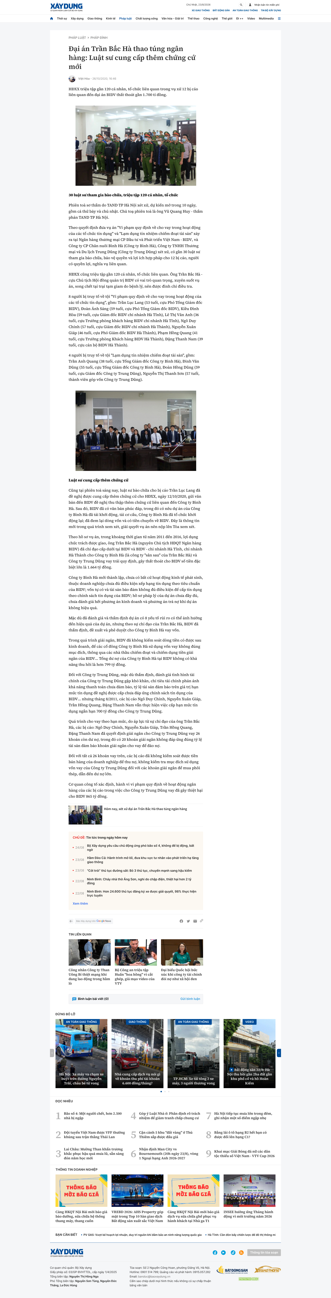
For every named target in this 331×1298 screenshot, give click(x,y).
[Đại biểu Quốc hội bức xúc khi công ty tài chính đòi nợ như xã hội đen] (182, 952)
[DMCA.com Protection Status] (248, 1279)
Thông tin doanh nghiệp (77, 1170)
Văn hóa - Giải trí (173, 18)
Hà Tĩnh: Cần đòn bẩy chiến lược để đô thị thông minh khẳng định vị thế (255, 1234)
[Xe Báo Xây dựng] (267, 1269)
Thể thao (193, 18)
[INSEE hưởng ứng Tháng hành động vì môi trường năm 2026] (249, 1190)
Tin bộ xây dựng (271, 10)
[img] (136, 146)
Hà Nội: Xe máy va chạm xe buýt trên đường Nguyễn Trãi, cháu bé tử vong (81, 1078)
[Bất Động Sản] (232, 1270)
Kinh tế (111, 18)
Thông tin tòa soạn (264, 1252)
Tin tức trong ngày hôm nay (107, 837)
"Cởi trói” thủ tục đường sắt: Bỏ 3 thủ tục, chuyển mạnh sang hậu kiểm (139, 871)
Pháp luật (125, 18)
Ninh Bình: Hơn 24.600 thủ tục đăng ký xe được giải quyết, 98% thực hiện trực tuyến (141, 893)
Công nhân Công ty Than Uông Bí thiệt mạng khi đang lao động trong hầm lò (89, 977)
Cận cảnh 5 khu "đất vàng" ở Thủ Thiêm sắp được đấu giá (166, 1134)
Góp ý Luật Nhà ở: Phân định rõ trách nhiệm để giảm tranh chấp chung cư (169, 1115)
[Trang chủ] (51, 18)
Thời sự (62, 18)
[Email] (195, 921)
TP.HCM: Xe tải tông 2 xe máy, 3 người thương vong (193, 1080)
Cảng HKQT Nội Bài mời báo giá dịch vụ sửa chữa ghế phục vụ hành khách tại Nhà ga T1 (193, 1216)
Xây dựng (77, 18)
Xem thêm (80, 903)
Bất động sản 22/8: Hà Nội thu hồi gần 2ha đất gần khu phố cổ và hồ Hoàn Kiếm (249, 1076)
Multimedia (266, 18)
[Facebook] (181, 921)
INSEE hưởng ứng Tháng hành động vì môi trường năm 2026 (248, 1214)
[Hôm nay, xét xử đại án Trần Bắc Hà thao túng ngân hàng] (85, 815)
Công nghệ (210, 18)
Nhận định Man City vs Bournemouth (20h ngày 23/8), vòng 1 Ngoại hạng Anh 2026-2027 (168, 1153)
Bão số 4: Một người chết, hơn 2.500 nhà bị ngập (93, 1115)
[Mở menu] (279, 18)
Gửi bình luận (190, 999)
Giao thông (94, 18)
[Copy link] (201, 921)
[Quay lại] (71, 921)
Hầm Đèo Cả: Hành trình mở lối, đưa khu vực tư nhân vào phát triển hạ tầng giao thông (143, 860)
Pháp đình (99, 38)
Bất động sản (221, 10)
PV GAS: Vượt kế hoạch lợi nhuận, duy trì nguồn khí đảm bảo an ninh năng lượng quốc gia (142, 1234)
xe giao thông (201, 10)
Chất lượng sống (147, 18)
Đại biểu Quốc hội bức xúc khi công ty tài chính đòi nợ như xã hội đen (181, 974)
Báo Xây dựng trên (86, 921)
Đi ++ (239, 18)
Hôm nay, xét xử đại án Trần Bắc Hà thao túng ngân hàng (145, 809)
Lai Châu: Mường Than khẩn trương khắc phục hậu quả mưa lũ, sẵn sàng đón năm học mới (94, 1153)
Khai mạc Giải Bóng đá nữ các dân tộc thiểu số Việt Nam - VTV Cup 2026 (244, 1153)
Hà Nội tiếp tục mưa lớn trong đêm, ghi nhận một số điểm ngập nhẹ (243, 1115)
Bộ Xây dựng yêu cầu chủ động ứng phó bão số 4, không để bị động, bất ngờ (140, 848)
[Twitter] (188, 921)
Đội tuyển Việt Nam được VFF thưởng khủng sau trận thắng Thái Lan (94, 1134)
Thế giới (227, 18)
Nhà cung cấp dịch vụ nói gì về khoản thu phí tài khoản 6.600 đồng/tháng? (137, 1078)
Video (251, 18)
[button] (161, 1091)
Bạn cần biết (66, 1235)
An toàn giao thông (245, 10)
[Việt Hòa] (72, 78)
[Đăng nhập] (250, 4)
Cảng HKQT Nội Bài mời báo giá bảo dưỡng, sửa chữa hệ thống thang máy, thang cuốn (81, 1216)
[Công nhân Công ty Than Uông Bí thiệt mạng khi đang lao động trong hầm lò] (90, 952)
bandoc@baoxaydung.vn (154, 1276)
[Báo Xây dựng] (66, 7)
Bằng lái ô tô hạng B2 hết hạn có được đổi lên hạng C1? (240, 1134)
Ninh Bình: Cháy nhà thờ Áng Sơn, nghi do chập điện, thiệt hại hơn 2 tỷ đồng (139, 881)
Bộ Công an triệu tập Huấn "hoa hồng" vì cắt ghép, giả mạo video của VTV (135, 977)
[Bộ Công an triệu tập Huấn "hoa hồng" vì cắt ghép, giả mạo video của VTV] (136, 952)
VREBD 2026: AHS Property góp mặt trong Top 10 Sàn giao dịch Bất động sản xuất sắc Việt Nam (137, 1216)
